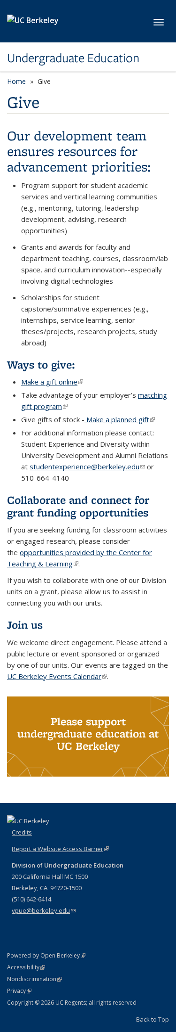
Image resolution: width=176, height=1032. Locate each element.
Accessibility (26, 967)
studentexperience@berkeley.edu (87, 466)
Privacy (19, 991)
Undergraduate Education (73, 57)
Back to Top (152, 1019)
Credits (22, 832)
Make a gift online (52, 381)
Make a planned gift (119, 419)
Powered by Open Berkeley (46, 955)
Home (16, 81)
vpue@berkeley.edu (44, 910)
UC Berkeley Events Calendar (57, 676)
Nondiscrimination (34, 979)
